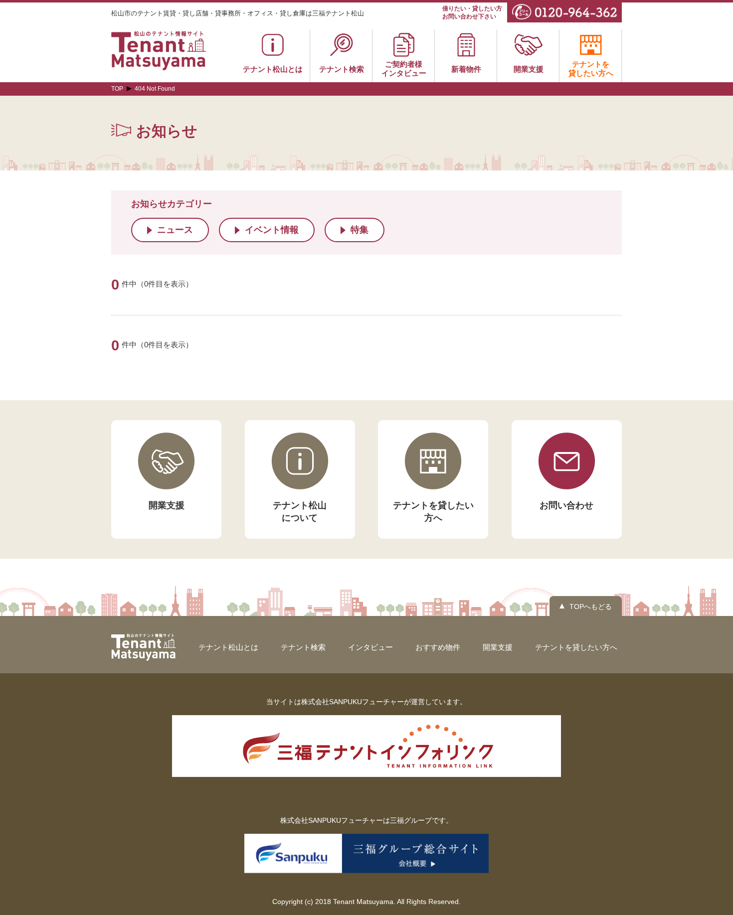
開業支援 (498, 647)
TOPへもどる (590, 606)
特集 (359, 230)
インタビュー (370, 647)
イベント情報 (272, 230)
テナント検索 (303, 647)
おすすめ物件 (437, 647)
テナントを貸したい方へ (576, 647)
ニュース (175, 230)
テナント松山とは (228, 647)
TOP (117, 88)
